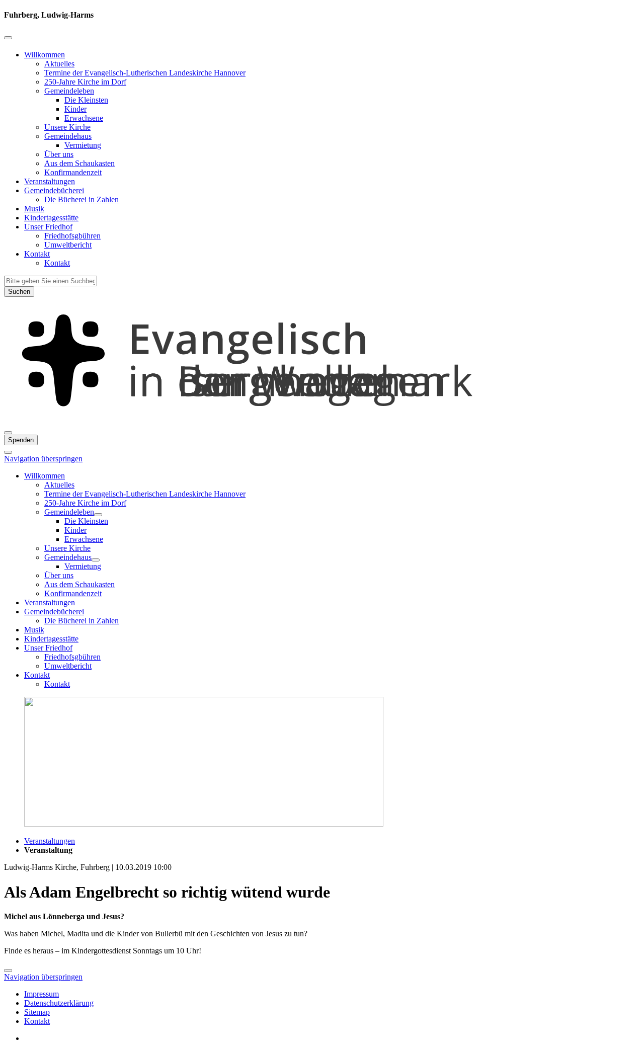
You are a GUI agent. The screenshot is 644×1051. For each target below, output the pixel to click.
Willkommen (44, 54)
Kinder (75, 109)
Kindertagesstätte (51, 217)
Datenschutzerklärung (59, 1003)
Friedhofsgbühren (72, 235)
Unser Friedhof (48, 226)
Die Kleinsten (86, 100)
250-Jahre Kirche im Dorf (85, 81)
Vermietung (82, 145)
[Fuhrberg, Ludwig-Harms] (322, 421)
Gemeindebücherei (54, 190)
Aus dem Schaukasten (79, 163)
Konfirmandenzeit (73, 172)
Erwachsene (83, 118)
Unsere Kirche (67, 127)
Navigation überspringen (43, 458)
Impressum (41, 994)
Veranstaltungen (49, 181)
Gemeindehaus (68, 136)
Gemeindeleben (69, 91)
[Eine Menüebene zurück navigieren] (8, 37)
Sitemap (37, 1012)
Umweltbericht (68, 244)
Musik (34, 208)
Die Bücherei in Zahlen (81, 199)
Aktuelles (59, 63)
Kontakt (37, 254)
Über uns (58, 154)
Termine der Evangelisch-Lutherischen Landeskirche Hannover (145, 72)
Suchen (19, 291)
